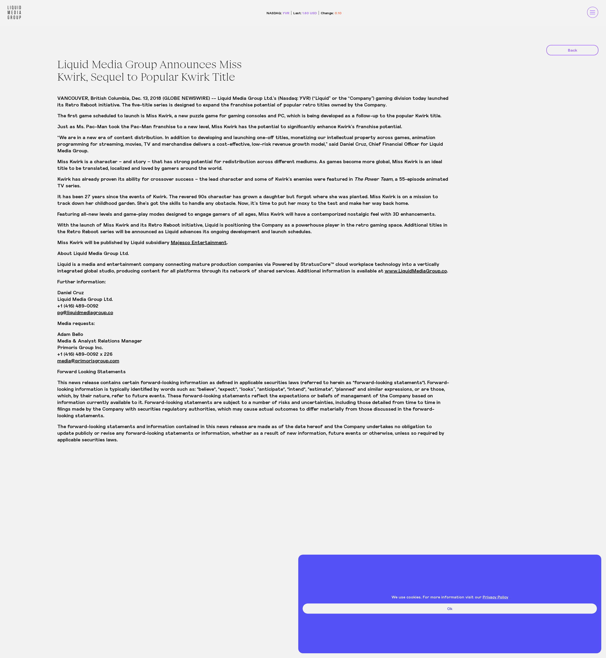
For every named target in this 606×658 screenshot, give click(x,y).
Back (572, 50)
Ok (449, 608)
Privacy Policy (495, 597)
